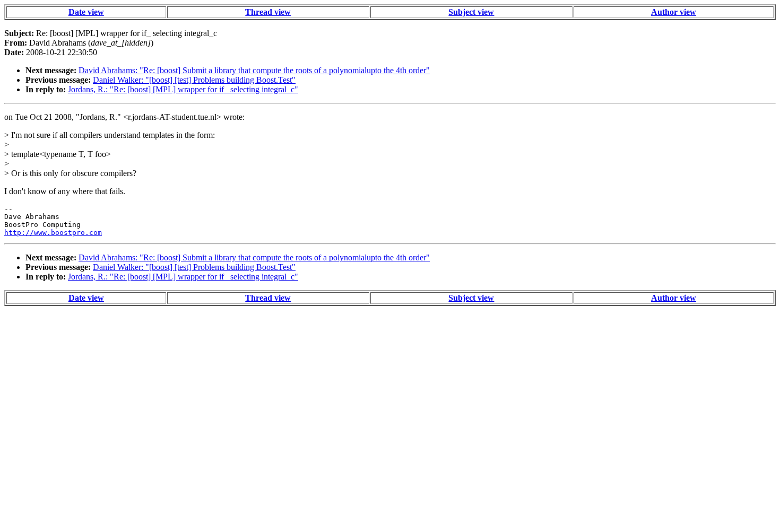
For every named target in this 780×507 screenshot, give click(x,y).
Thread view (268, 11)
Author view (673, 11)
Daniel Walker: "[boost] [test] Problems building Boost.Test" (194, 79)
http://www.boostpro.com (53, 233)
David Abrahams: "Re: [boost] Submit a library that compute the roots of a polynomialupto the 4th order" (254, 70)
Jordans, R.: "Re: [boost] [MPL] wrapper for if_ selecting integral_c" (183, 89)
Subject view (471, 11)
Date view (86, 11)
